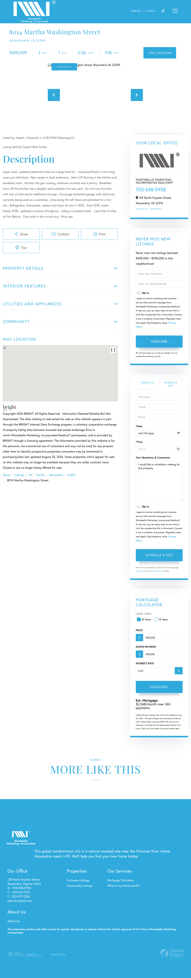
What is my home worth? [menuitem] (123, 886)
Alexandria (56, 475)
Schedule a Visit (170, 384)
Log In (151, 11)
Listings (19, 475)
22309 (71, 475)
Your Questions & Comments (153, 457)
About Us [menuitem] (13, 921)
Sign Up (135, 11)
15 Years (163, 619)
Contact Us (142, 209)
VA (30, 475)
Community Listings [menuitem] (79, 886)
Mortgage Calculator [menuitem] (120, 880)
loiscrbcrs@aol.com (19, 901)
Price (139, 630)
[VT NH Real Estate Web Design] (172, 954)
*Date (139, 426)
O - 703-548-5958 (19, 888)
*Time (139, 442)
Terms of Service (157, 571)
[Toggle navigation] (175, 11)
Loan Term (143, 613)
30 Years (146, 619)
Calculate (159, 687)
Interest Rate (145, 663)
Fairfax (40, 475)
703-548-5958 (151, 189)
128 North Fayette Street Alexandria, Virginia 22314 (24, 882)
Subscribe (159, 341)
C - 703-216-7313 (18, 892)
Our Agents (156, 209)
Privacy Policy (141, 571)
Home (6, 475)
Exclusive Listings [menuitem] (78, 880)
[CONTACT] (159, 52)
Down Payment (146, 646)
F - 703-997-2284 (18, 896)
